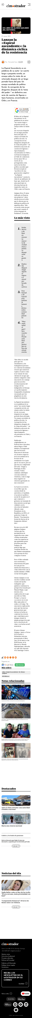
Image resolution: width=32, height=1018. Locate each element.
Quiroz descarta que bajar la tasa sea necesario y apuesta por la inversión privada (16, 841)
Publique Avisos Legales (8, 965)
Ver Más (20, 62)
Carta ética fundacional (8, 956)
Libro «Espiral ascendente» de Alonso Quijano (13, 672)
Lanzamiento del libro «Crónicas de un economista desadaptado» (13, 700)
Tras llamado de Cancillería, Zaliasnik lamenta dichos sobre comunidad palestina (24, 304)
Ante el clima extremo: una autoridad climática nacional (16, 808)
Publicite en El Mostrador (9, 963)
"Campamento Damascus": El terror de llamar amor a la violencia (15, 902)
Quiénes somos (6, 954)
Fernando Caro (12, 62)
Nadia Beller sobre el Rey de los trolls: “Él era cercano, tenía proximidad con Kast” (16, 894)
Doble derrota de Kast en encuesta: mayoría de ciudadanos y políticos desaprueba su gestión (24, 244)
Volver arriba (5, 993)
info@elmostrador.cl (15, 951)
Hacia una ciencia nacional (12, 826)
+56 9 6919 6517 (6, 951)
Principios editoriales (7, 958)
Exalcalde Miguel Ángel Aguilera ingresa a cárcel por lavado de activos (24, 275)
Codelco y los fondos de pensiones (12, 835)
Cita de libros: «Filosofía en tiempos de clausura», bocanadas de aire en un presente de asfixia (15, 720)
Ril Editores (5, 676)
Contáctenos (5, 967)
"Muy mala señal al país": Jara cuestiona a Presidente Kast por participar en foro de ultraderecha (24, 336)
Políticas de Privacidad (8, 960)
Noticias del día (11, 873)
